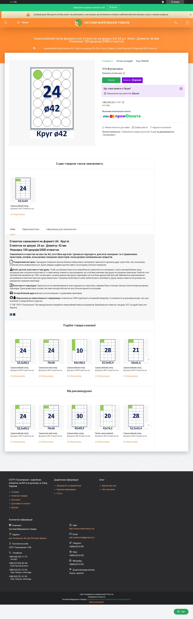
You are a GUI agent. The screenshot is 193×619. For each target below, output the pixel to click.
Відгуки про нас (109, 486)
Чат (183, 612)
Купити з (127, 80)
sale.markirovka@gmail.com (81, 537)
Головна (15, 492)
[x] (14, 315)
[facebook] (11, 315)
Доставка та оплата (20, 503)
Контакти (15, 500)
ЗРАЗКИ (113, 7)
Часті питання (108, 489)
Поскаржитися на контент (97, 599)
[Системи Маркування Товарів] (78, 23)
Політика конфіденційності (120, 599)
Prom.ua (110, 594)
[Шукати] (5, 22)
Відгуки (14, 507)
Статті (59, 493)
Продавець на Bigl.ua (96, 597)
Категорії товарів (19, 496)
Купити (111, 80)
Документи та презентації (69, 486)
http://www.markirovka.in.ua (81, 529)
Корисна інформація (66, 489)
